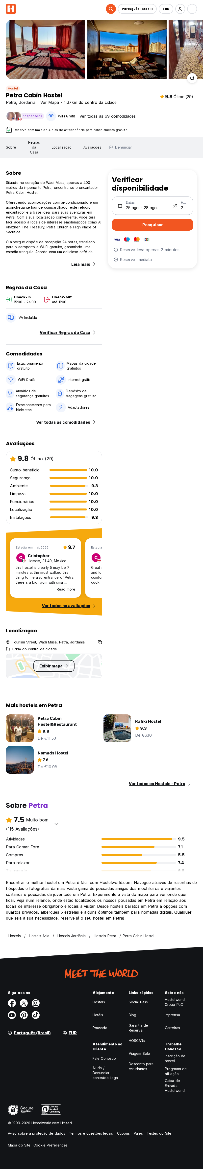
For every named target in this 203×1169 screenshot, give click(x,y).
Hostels (99, 1002)
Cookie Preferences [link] (50, 1145)
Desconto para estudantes (141, 1066)
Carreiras (172, 1028)
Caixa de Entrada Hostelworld (175, 1086)
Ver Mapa (49, 102)
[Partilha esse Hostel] (192, 78)
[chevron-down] (56, 824)
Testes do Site (159, 1133)
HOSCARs (137, 1040)
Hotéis (98, 1015)
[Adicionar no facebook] (12, 1003)
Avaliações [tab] (92, 147)
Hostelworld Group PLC (175, 1002)
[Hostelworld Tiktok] (36, 1015)
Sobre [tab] (11, 147)
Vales (138, 1133)
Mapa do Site (19, 1145)
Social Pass (138, 1002)
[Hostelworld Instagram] (36, 1003)
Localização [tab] (62, 147)
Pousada (100, 1028)
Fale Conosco (104, 1058)
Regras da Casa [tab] (34, 147)
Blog (132, 1015)
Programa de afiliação (176, 1071)
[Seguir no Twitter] (24, 1003)
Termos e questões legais (91, 1133)
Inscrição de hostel (175, 1058)
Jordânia (27, 102)
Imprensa (172, 1015)
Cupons (123, 1133)
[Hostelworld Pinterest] (24, 1015)
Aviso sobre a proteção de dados (36, 1133)
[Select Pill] (111, 9)
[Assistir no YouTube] (12, 1015)
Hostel (13, 88)
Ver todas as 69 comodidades (107, 116)
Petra (11, 102)
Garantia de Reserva (138, 1027)
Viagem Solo (139, 1053)
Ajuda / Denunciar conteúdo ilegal (106, 1073)
